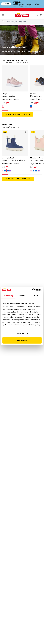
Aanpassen (21, 333)
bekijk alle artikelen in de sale (18, 179)
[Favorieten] (38, 15)
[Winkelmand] (41, 15)
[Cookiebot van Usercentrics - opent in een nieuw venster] (32, 289)
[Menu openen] (3, 15)
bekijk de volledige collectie (17, 114)
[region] (22, 4)
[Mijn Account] (34, 15)
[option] (2, 106)
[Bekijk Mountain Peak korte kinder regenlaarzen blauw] (15, 142)
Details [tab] (22, 296)
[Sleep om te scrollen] (5, 110)
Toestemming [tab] (8, 296)
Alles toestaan (22, 340)
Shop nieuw (23, 8)
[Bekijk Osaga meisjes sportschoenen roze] (15, 78)
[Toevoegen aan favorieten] (25, 67)
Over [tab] (36, 296)
